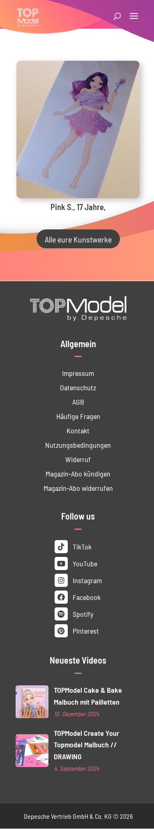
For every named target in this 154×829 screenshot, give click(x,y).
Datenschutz (78, 387)
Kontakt (78, 430)
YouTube (84, 563)
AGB (78, 401)
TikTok (81, 546)
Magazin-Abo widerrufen (78, 487)
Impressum (78, 373)
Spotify (82, 613)
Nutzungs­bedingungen (78, 444)
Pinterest (85, 630)
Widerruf (78, 459)
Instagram (86, 580)
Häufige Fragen (78, 416)
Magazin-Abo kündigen (78, 473)
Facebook (86, 597)
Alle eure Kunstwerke (78, 239)
